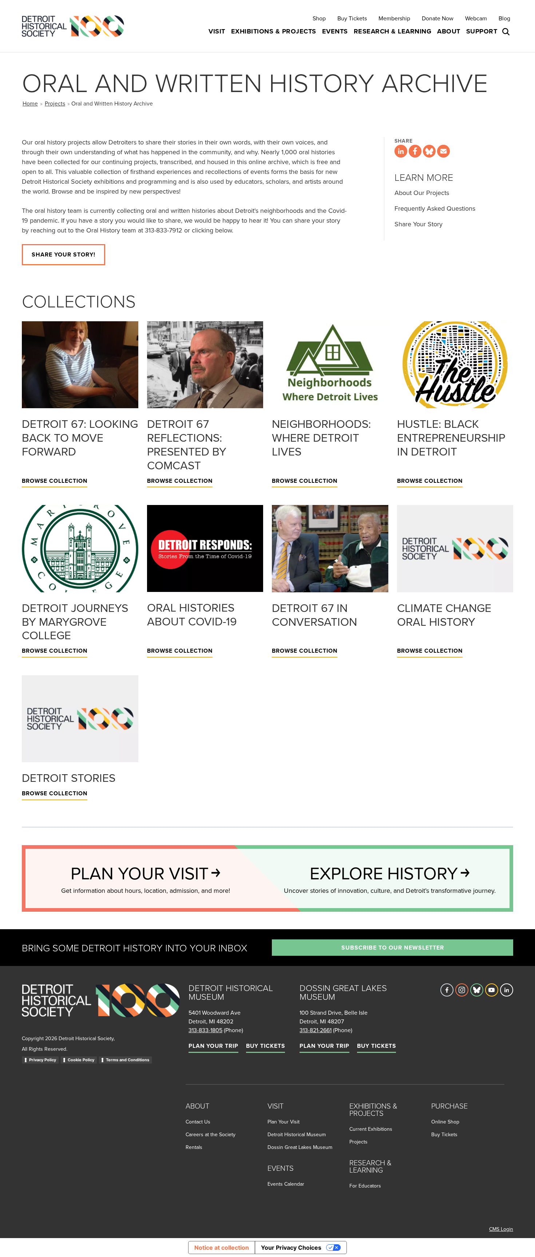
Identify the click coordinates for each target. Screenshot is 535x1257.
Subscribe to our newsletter (392, 947)
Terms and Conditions (127, 1059)
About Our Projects (422, 192)
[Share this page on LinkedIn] (401, 151)
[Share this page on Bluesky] (429, 151)
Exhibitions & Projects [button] (273, 31)
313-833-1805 (205, 1030)
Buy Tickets (352, 18)
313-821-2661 (316, 1030)
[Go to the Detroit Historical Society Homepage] (76, 26)
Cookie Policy (81, 1059)
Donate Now (437, 18)
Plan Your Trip (213, 1046)
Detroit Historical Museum (297, 1134)
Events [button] (335, 31)
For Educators (365, 1185)
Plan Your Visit (284, 1121)
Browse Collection (54, 481)
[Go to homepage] (101, 1008)
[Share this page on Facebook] (415, 151)
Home (30, 103)
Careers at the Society (210, 1134)
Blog (504, 18)
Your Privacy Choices (291, 1247)
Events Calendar (286, 1184)
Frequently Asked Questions (435, 208)
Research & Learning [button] (393, 31)
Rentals (194, 1147)
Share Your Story (419, 223)
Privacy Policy (42, 1059)
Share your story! (63, 254)
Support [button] (482, 31)
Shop (319, 18)
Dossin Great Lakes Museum (300, 1147)
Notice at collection (221, 1247)
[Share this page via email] (443, 151)
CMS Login (501, 1229)
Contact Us (198, 1121)
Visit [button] (217, 31)
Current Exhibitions (370, 1129)
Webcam (476, 18)
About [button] (448, 31)
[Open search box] (506, 31)
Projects (55, 103)
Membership (394, 18)
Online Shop (445, 1121)
